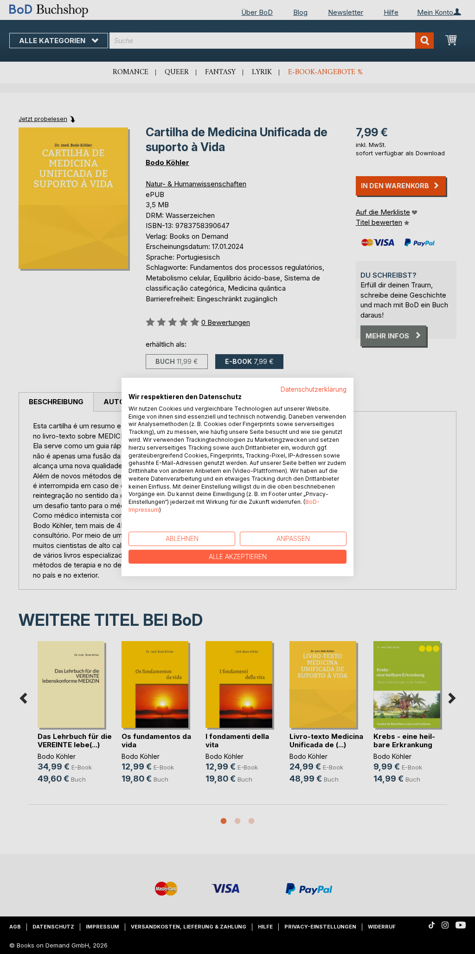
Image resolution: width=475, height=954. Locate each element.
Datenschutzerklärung (314, 389)
